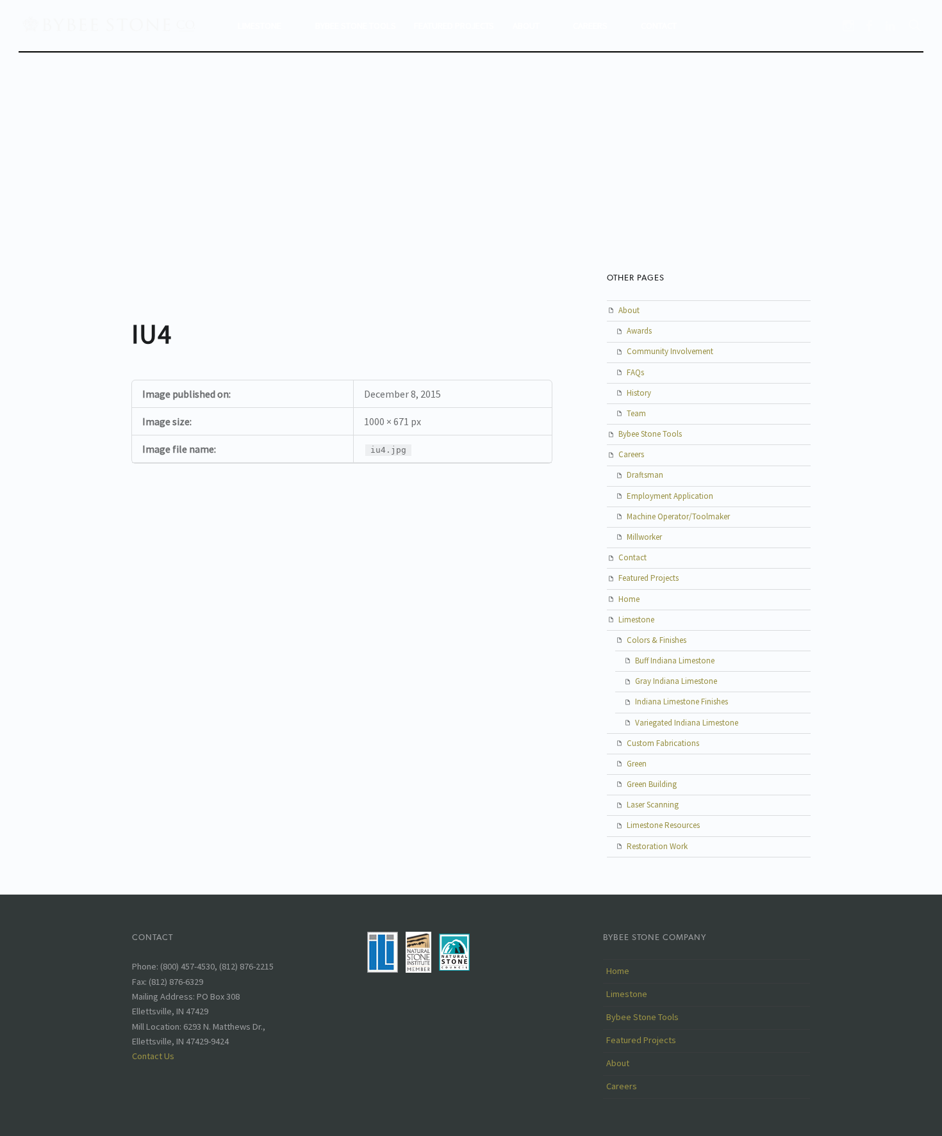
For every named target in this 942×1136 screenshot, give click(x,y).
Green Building (652, 784)
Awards (639, 330)
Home (629, 599)
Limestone (259, 25)
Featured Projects (454, 25)
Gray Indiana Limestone (676, 681)
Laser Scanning (653, 804)
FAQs (635, 372)
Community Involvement (670, 351)
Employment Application (670, 496)
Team (636, 413)
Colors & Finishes (656, 640)
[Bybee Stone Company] (110, 24)
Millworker (644, 536)
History (639, 392)
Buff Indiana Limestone (675, 660)
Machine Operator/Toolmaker (678, 516)
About (526, 25)
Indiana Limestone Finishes (681, 701)
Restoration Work (657, 846)
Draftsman (645, 474)
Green (637, 763)
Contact (659, 25)
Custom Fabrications (663, 743)
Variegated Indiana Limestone (686, 722)
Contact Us (153, 1056)
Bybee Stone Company (654, 937)
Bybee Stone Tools (355, 25)
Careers (590, 25)
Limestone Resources (663, 825)
